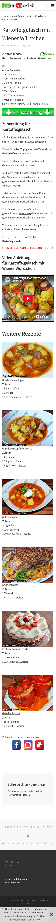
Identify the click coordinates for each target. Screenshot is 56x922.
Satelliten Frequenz (13, 882)
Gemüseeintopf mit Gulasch (17, 448)
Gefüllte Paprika (11, 713)
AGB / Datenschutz (12, 862)
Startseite (6, 16)
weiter (29, 397)
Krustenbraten (10, 585)
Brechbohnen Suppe (13, 380)
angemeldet (23, 791)
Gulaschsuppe (9, 517)
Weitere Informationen (23, 919)
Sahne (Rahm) (39, 193)
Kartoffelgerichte (21, 16)
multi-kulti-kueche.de (26, 900)
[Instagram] (28, 745)
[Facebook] (16, 745)
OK (38, 919)
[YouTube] (40, 745)
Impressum (9, 865)
